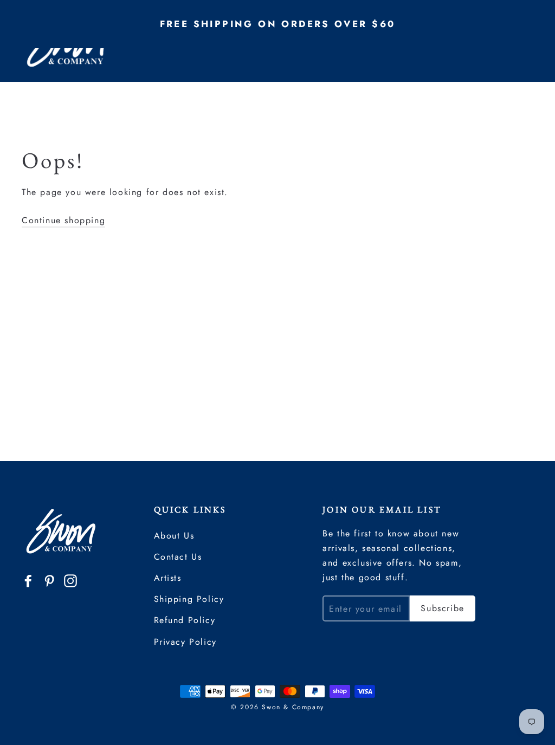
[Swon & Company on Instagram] (70, 580)
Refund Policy (185, 620)
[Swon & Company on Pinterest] (49, 580)
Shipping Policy (189, 599)
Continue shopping (63, 220)
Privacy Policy (185, 642)
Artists (168, 578)
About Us (174, 535)
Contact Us (178, 556)
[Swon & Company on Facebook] (28, 580)
